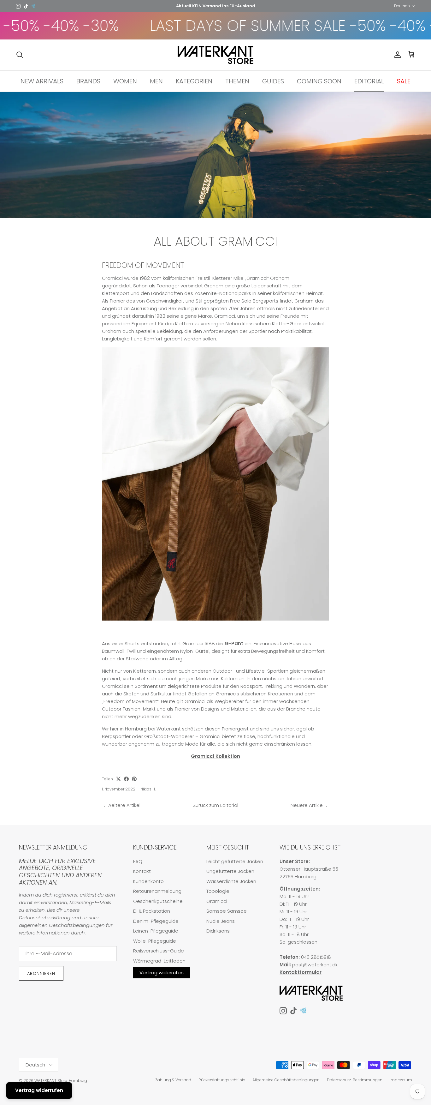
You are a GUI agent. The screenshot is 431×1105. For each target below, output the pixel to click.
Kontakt (142, 871)
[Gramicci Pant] (215, 619)
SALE (403, 80)
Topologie (217, 891)
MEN (156, 80)
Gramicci (216, 901)
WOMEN (125, 80)
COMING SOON (319, 80)
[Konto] (396, 54)
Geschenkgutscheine (158, 901)
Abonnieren (41, 973)
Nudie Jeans (220, 921)
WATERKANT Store (50, 1080)
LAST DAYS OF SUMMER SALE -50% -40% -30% (270, 25)
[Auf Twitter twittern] (118, 779)
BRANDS (88, 80)
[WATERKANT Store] (215, 55)
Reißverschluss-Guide (158, 950)
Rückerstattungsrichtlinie (221, 1080)
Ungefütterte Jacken (230, 871)
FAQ (137, 861)
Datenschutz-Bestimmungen (354, 1080)
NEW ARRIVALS (42, 80)
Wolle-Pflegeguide (154, 941)
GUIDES (273, 80)
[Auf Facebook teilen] (126, 779)
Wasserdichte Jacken (231, 881)
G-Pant (234, 643)
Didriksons (218, 931)
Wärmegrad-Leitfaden (159, 961)
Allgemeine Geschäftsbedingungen (286, 1080)
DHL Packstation (151, 911)
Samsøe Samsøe (226, 911)
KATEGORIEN (194, 80)
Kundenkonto (148, 881)
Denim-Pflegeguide (156, 921)
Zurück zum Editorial (215, 805)
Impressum (401, 1080)
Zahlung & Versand (173, 1080)
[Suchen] (19, 54)
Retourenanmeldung (157, 891)
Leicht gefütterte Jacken (234, 861)
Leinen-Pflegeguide (155, 931)
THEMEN (237, 80)
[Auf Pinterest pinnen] (134, 779)
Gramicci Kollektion (215, 756)
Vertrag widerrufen (161, 972)
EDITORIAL (369, 80)
